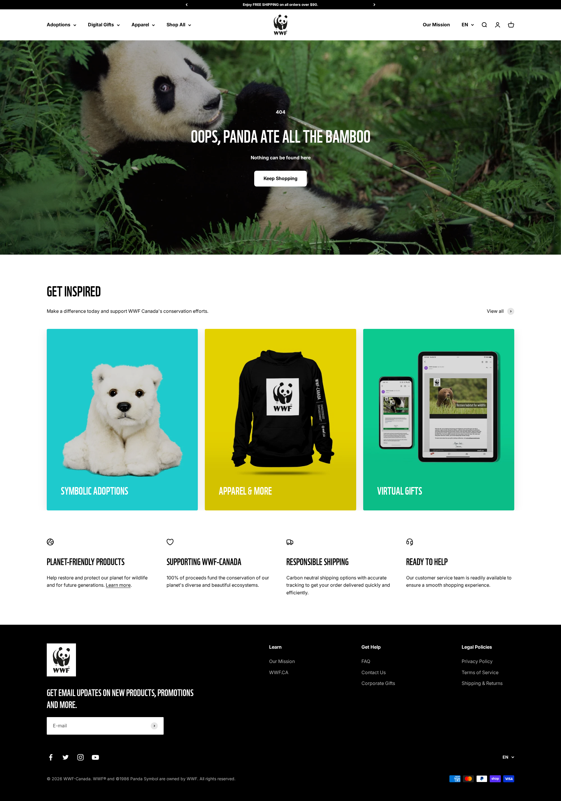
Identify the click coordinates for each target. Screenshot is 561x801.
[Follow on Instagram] (80, 757)
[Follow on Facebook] (51, 757)
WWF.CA (278, 672)
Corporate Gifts (378, 683)
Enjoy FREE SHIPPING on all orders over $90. (280, 4)
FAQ (365, 661)
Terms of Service (480, 672)
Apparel (140, 24)
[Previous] (187, 4)
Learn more (118, 585)
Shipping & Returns (482, 683)
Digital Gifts (101, 24)
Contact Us (373, 672)
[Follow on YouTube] (95, 757)
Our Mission (436, 24)
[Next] (374, 4)
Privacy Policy (477, 661)
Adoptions (58, 24)
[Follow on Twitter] (66, 757)
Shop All (176, 24)
